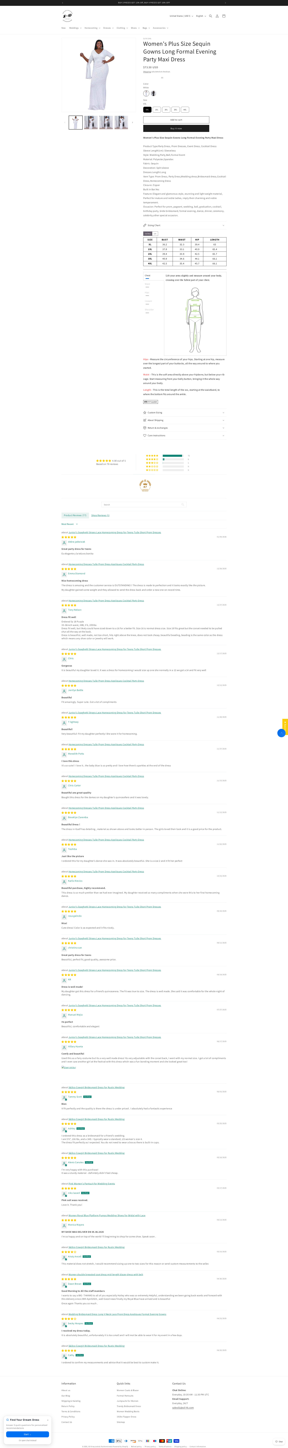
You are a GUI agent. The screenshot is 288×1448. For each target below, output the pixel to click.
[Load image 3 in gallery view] (106, 122)
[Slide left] (65, 122)
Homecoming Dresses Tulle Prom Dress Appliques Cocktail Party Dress (106, 564)
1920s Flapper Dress (126, 1416)
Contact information (198, 1446)
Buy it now (176, 128)
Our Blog (66, 1395)
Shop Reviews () (100, 515)
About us (66, 1390)
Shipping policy (180, 1446)
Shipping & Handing (71, 1401)
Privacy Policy (68, 1416)
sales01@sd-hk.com (183, 1407)
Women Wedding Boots (128, 1411)
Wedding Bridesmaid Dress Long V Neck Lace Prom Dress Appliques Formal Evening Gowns (117, 1314)
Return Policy (68, 1406)
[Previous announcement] (62, 3)
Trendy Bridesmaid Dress (129, 1406)
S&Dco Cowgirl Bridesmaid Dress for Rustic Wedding (97, 1087)
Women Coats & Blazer (128, 1390)
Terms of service (165, 1446)
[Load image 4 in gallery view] (121, 122)
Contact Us (67, 1422)
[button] (75, 28)
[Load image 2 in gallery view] (91, 122)
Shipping (147, 71)
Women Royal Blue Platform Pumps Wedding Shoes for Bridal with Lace (107, 1215)
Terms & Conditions (71, 1411)
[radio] (146, 93)
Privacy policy (150, 1446)
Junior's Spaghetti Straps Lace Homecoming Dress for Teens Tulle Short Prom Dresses (115, 532)
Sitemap (121, 1422)
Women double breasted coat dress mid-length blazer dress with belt (106, 1274)
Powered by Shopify (120, 1446)
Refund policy (136, 1446)
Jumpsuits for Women (127, 1401)
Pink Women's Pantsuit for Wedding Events (92, 1183)
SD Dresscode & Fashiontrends (100, 1446)
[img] (111, 460)
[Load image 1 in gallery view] (75, 122)
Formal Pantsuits (125, 1395)
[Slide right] (132, 122)
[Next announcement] (225, 3)
